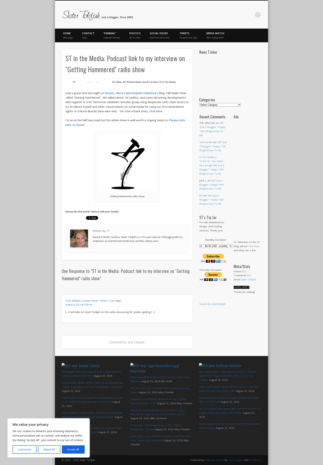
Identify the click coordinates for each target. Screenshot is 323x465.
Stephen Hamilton (143, 93)
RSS (244, 271)
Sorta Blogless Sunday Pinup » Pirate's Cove (90, 300)
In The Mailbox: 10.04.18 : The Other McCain (211, 161)
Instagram (250, 15)
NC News (117, 82)
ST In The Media (167, 82)
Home (68, 35)
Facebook (219, 15)
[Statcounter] (241, 288)
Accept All (73, 449)
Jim (201, 195)
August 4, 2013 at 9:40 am (79, 304)
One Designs (235, 460)
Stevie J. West (114, 93)
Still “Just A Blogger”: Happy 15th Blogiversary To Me (213, 146)
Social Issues (160, 35)
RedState (235, 365)
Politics (135, 35)
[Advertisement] (247, 176)
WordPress (255, 460)
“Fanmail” (111, 35)
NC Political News (132, 82)
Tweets (188, 35)
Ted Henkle (206, 142)
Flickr (242, 15)
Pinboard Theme (214, 460)
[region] (48, 438)
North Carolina (150, 82)
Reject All (49, 449)
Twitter (227, 15)
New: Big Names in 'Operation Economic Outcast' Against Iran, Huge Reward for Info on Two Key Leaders (227, 376)
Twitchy (95, 365)
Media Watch (215, 35)
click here (155, 111)
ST (74, 82)
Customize (24, 449)
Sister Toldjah (248, 279)
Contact (88, 35)
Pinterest (234, 15)
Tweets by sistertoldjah (212, 304)
